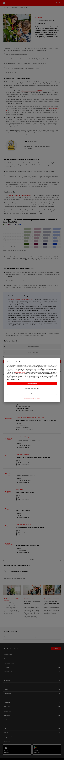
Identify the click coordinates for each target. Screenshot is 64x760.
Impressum (37, 398)
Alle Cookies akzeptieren (32, 383)
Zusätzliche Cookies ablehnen (32, 388)
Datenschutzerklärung (20, 372)
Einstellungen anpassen (32, 393)
